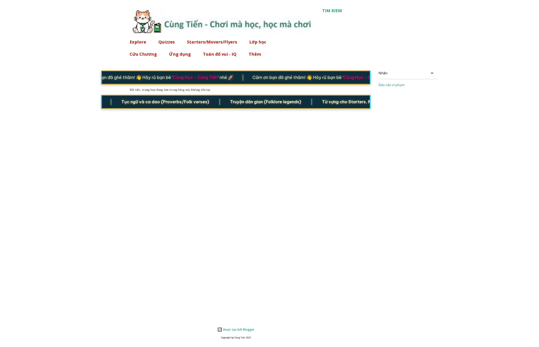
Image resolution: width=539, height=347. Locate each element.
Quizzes (166, 42)
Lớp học (257, 42)
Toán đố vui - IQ (219, 54)
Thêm (255, 54)
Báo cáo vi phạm (391, 85)
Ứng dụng (180, 54)
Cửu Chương (143, 54)
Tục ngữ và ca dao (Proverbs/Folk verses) (161, 101)
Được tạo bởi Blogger (238, 329)
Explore (138, 42)
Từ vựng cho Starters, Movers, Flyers (356, 101)
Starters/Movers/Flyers (212, 42)
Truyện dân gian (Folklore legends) (261, 101)
